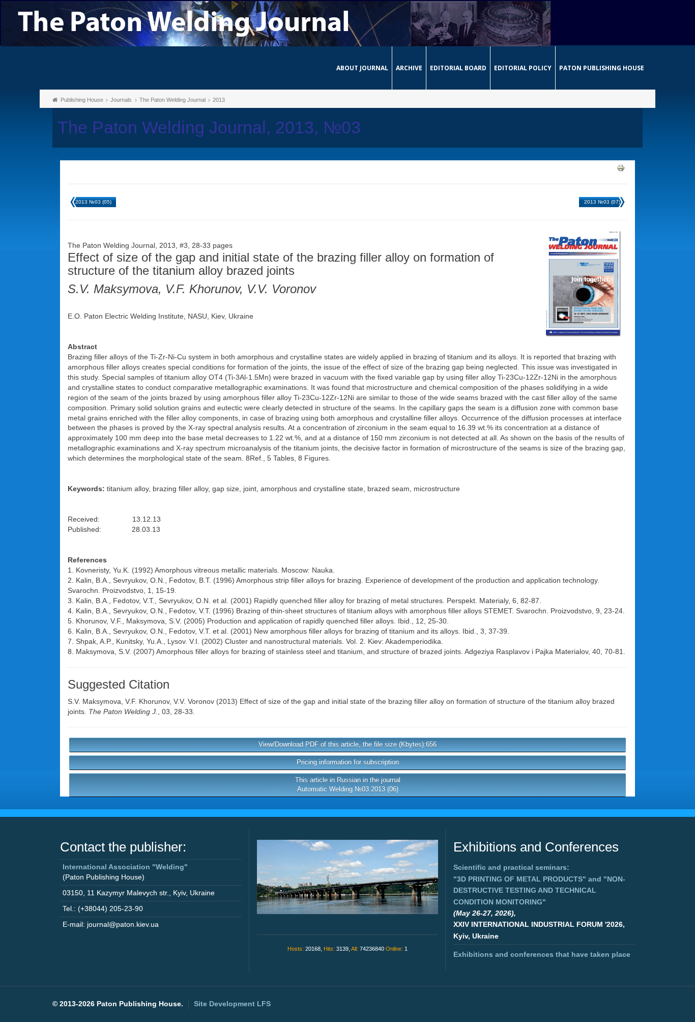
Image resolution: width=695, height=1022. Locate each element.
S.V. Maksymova (94, 701)
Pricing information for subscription (348, 762)
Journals (121, 100)
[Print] (621, 167)
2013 (219, 100)
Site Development (232, 1004)
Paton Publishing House (601, 68)
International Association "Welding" (125, 867)
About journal (362, 68)
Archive (409, 68)
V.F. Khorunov (147, 701)
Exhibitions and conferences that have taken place (541, 954)
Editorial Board (458, 68)
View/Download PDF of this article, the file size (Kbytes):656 (347, 744)
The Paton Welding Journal (172, 100)
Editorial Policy (523, 68)
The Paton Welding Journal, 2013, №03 (209, 127)
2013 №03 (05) (93, 202)
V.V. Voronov (193, 701)
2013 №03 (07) (602, 202)
